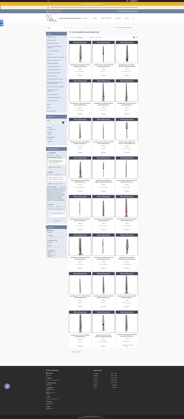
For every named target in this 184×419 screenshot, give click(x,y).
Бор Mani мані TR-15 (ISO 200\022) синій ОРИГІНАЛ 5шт (103, 219)
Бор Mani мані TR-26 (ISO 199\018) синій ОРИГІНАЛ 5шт (126, 296)
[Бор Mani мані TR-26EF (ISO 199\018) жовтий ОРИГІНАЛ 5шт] (80, 90)
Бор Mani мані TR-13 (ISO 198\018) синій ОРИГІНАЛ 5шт (80, 181)
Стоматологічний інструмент (54, 97)
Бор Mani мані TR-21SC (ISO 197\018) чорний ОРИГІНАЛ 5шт (103, 335)
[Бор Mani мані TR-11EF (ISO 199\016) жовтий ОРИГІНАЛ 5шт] (80, 283)
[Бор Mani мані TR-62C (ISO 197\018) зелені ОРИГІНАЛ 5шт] (80, 244)
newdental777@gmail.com (53, 247)
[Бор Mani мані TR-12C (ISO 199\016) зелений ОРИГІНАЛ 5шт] (103, 283)
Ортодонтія (49, 54)
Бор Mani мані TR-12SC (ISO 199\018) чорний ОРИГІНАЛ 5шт (127, 65)
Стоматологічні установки (53, 69)
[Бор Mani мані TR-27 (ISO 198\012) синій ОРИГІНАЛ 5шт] (127, 90)
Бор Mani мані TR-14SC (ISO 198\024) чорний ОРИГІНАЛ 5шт (103, 181)
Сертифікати (118, 18)
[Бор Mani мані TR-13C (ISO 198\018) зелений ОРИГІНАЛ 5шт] (103, 52)
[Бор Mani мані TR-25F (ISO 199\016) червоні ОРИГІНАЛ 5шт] (80, 206)
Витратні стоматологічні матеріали (55, 86)
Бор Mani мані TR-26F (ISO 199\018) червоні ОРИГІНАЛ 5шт (127, 219)
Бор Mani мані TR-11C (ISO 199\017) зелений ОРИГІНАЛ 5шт (80, 142)
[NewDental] (51, 18)
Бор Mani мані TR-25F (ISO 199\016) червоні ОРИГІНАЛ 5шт (80, 219)
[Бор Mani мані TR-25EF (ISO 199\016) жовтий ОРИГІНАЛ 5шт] (127, 167)
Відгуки (49, 104)
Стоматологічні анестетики (53, 60)
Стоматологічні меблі (52, 100)
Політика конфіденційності (100, 417)
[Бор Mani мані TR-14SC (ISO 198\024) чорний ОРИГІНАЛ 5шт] (103, 167)
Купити (81, 75)
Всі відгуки (56, 220)
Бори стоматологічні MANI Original (106, 27)
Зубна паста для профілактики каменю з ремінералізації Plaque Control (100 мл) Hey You (56, 161)
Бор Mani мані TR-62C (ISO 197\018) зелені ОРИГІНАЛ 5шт (80, 258)
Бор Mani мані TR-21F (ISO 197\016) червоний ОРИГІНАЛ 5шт (103, 258)
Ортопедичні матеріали (52, 50)
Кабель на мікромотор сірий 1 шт (56, 177)
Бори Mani (95, 27)
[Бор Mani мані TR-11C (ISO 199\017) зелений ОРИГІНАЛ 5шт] (80, 129)
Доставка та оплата (52, 111)
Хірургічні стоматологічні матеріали (55, 57)
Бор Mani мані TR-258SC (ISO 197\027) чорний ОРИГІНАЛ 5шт (127, 142)
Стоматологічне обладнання (54, 72)
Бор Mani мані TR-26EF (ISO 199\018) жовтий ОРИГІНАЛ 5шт (80, 104)
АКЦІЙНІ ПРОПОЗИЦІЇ (106, 18)
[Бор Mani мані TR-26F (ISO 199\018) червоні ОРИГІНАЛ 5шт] (127, 206)
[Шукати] (65, 28)
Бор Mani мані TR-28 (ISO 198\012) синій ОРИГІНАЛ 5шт (103, 104)
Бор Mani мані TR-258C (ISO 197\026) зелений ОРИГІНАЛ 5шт (127, 258)
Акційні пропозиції (51, 40)
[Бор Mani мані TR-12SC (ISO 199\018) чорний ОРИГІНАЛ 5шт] (127, 52)
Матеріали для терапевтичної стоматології (54, 47)
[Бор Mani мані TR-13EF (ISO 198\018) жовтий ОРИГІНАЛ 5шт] (103, 129)
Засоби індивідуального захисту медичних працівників (54, 83)
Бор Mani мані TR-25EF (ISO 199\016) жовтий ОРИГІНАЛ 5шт (127, 181)
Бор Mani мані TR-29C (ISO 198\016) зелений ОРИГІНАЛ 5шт (127, 335)
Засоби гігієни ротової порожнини (55, 79)
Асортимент (86, 18)
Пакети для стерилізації (52, 94)
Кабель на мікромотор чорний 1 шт (56, 179)
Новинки (95, 18)
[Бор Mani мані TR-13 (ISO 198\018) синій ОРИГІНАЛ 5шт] (80, 167)
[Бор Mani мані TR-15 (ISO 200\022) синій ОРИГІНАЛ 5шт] (103, 206)
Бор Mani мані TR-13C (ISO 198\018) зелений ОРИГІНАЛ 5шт (103, 65)
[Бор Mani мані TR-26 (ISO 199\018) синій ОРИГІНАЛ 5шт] (127, 283)
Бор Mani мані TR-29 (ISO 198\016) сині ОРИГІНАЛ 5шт (80, 335)
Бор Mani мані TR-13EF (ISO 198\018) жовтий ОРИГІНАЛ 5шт (103, 142)
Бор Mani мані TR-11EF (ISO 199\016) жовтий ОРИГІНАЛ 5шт (80, 296)
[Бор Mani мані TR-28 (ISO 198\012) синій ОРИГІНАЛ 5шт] (103, 90)
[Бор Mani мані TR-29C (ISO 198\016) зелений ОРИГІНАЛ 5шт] (127, 322)
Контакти (49, 107)
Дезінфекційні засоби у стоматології (52, 90)
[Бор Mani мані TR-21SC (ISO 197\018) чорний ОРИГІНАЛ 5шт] (103, 322)
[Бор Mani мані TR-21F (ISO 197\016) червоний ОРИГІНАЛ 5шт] (103, 244)
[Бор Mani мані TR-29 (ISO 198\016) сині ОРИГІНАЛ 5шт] (80, 322)
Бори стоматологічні (87, 27)
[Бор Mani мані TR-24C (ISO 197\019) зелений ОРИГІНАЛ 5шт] (80, 52)
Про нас (127, 18)
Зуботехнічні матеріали (52, 63)
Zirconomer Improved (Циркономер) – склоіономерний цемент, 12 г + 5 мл (57, 214)
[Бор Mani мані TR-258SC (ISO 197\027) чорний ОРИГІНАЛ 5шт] (127, 129)
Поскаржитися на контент (88, 417)
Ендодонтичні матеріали (53, 43)
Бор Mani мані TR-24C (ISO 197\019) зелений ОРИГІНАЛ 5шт (80, 65)
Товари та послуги (76, 27)
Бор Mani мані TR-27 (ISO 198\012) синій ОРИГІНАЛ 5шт (126, 104)
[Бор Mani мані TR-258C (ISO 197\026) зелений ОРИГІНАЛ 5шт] (127, 244)
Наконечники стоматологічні (54, 66)
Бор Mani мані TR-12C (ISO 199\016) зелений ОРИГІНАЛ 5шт (103, 296)
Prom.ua (99, 416)
